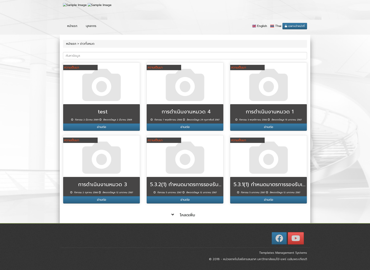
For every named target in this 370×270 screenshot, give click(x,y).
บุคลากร (91, 26)
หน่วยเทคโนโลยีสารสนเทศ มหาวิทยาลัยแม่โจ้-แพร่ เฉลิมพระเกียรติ (264, 259)
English (262, 26)
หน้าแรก (72, 26)
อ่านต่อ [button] (101, 127)
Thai (278, 26)
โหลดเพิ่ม (187, 215)
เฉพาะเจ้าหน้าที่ (296, 26)
